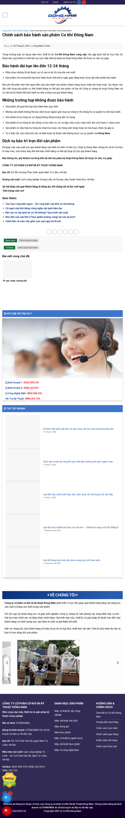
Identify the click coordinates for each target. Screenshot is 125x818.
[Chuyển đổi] (88, 713)
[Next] (117, 663)
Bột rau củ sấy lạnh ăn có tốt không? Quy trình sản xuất (36, 212)
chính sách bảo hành (28, 247)
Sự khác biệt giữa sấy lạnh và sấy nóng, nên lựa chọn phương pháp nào (78, 428)
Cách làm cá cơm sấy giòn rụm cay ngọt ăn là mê (33, 221)
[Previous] (7, 663)
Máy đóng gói (61, 726)
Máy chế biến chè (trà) (66, 720)
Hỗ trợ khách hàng (20, 31)
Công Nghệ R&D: (24, 393)
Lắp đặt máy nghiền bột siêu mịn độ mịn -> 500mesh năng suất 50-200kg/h (80, 527)
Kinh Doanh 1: (23, 382)
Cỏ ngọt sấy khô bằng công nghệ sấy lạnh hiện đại (33, 208)
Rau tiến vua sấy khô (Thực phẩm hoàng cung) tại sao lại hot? (40, 217)
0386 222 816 (36, 766)
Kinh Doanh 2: (23, 387)
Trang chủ (6, 31)
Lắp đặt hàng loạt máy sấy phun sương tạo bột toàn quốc (71, 560)
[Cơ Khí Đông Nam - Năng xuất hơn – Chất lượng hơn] (62, 15)
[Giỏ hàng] (121, 15)
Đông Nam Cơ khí (42, 46)
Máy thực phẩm (62, 732)
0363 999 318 (19, 766)
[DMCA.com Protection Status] (9, 780)
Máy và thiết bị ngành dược (68, 738)
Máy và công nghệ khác (66, 750)
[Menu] (5, 15)
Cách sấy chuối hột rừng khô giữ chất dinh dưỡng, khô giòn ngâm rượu (78, 461)
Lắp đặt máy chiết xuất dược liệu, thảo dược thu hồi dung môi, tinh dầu (78, 494)
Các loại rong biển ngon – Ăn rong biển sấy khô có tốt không (39, 203)
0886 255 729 (9, 770)
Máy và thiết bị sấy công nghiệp (67, 713)
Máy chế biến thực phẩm (67, 744)
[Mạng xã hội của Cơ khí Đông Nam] (79, 2)
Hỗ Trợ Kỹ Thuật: (22, 398)
